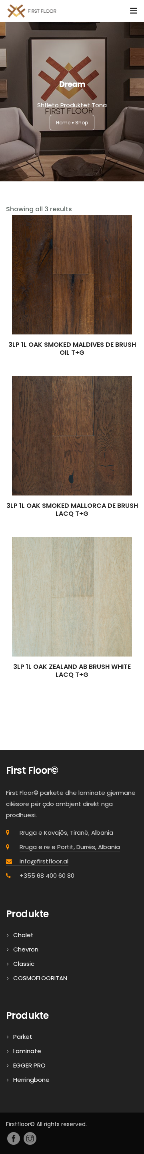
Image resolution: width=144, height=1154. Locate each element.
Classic (23, 963)
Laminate (27, 1051)
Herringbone (31, 1079)
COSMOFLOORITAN (40, 978)
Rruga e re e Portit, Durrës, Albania (70, 847)
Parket (22, 1036)
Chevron (25, 949)
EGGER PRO (29, 1065)
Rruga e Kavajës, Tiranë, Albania (66, 832)
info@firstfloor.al (44, 861)
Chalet (23, 935)
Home (63, 122)
